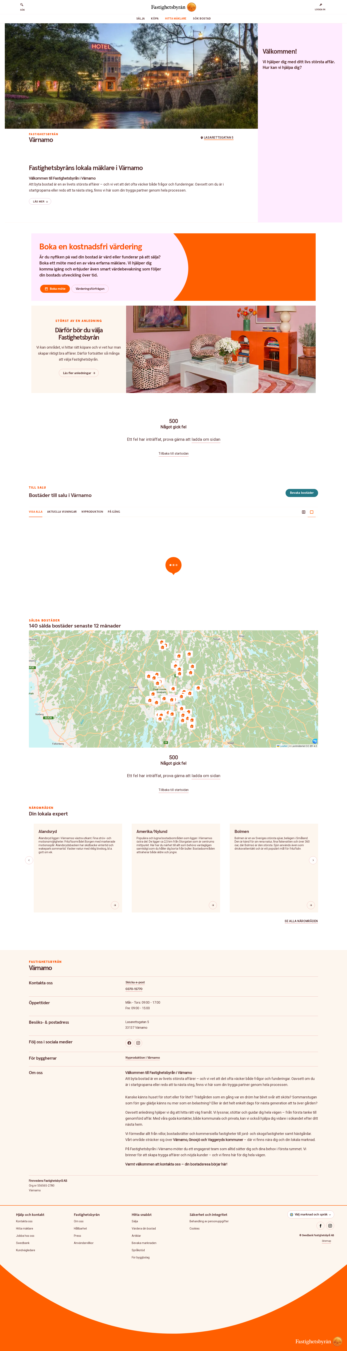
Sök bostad (202, 18)
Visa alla (35, 512)
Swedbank (23, 1243)
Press (77, 1235)
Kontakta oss (24, 1221)
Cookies (195, 1228)
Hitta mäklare (176, 18)
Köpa (155, 18)
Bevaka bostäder (302, 493)
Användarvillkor (84, 1243)
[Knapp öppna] (115, 905)
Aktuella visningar (62, 512)
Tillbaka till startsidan (174, 453)
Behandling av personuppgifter (209, 1221)
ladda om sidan (206, 439)
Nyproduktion (92, 512)
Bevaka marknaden (144, 1243)
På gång (114, 512)
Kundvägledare (25, 1250)
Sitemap (326, 1241)
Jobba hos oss (25, 1235)
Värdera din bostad (144, 1228)
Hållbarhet (80, 1228)
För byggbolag (141, 1257)
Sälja (140, 18)
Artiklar (136, 1235)
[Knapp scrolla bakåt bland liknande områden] (29, 860)
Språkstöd (138, 1250)
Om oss (79, 1221)
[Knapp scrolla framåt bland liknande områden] (313, 860)
